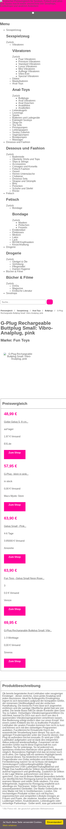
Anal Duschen (26, 103)
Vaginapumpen (20, 134)
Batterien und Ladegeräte (26, 117)
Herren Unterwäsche (23, 174)
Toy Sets (17, 125)
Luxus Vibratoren (27, 66)
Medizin (16, 235)
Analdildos (24, 105)
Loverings (17, 112)
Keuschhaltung (20, 244)
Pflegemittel (18, 266)
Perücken (17, 186)
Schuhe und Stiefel (22, 188)
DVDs (15, 286)
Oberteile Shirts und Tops (26, 159)
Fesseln (22, 227)
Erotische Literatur (22, 291)
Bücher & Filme (14, 271)
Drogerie (11, 247)
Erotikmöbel (18, 230)
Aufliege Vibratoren (28, 71)
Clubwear (17, 176)
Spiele (15, 115)
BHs (14, 183)
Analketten (24, 108)
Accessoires (19, 164)
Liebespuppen (20, 130)
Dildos (15, 78)
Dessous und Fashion (18, 142)
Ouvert (15, 171)
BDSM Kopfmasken (23, 242)
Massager (17, 139)
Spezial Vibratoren (28, 76)
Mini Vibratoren (26, 69)
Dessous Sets (19, 178)
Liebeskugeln (19, 110)
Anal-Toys (17, 83)
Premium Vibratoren (29, 61)
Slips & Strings (20, 161)
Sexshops (11, 293)
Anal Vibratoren (26, 100)
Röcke (15, 191)
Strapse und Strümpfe (24, 181)
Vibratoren (18, 44)
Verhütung (17, 264)
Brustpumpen (19, 137)
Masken (22, 222)
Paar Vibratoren (27, 59)
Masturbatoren (20, 81)
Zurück (10, 42)
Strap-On (17, 122)
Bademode (18, 156)
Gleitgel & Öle (19, 261)
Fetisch (10, 193)
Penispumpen (19, 127)
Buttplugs (23, 98)
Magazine (17, 288)
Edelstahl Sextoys (22, 120)
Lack (14, 239)
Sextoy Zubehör (21, 132)
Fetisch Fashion (21, 169)
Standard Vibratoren (29, 64)
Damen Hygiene (21, 269)
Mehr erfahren (10, 825)
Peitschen (23, 225)
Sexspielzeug (13, 30)
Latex (15, 237)
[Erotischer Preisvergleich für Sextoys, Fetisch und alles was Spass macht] (33, 3)
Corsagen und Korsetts (24, 166)
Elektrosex (18, 232)
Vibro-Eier (23, 73)
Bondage (17, 208)
